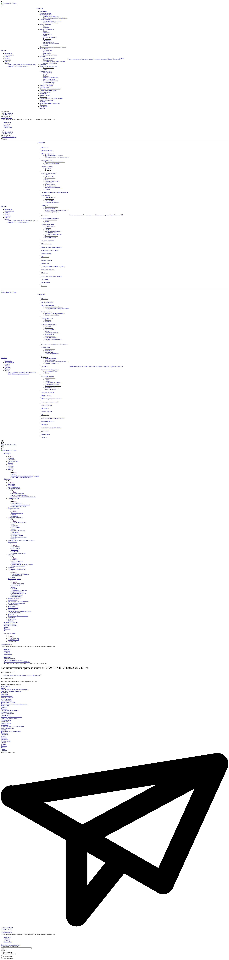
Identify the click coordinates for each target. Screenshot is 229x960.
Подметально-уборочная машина (50, 103)
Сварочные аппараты (46, 100)
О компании (8, 53)
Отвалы (45, 45)
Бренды (7, 63)
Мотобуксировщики (46, 14)
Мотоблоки (43, 11)
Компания (4, 50)
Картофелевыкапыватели (51, 43)
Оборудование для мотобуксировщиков (55, 18)
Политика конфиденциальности (10, 945)
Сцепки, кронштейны (50, 37)
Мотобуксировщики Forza (51, 16)
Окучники (46, 32)
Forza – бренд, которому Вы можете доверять (22, 64)
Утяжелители (47, 40)
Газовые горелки (45, 95)
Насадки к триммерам (50, 63)
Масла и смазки (44, 87)
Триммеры (43, 56)
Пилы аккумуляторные (50, 55)
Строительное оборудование (48, 66)
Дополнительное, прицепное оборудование (53, 47)
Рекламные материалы (100, 59)
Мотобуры (43, 101)
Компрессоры (44, 106)
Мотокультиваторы (45, 13)
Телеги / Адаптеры (45, 24)
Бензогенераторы (45, 92)
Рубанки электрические (50, 81)
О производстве (9, 55)
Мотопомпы (43, 93)
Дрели (45, 74)
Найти (3, 950)
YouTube (6, 126)
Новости (7, 61)
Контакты (116, 59)
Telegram (7, 124)
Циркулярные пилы (49, 79)
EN (120, 59)
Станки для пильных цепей (48, 90)
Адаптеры (46, 27)
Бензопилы (46, 52)
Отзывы (7, 58)
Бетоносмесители (48, 68)
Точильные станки (49, 82)
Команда (7, 56)
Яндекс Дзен (8, 127)
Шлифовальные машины (50, 77)
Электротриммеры (49, 58)
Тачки (45, 69)
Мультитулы (43, 97)
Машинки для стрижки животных (50, 89)
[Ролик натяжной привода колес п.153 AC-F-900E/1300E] (23, 675)
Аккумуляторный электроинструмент (51, 98)
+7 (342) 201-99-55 (6, 114)
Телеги (45, 26)
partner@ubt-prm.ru (6, 118)
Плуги (45, 31)
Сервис (110, 59)
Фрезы (45, 35)
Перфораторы (47, 72)
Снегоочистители (45, 19)
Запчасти (42, 108)
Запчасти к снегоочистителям (52, 21)
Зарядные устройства (46, 85)
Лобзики (45, 76)
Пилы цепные (44, 48)
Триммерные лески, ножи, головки (54, 61)
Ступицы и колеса (48, 42)
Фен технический (48, 84)
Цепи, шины (47, 53)
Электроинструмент (46, 71)
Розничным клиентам (74, 59)
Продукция (39, 8)
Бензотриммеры (48, 60)
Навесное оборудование (47, 29)
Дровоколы (43, 105)
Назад (11, 456)
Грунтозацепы (47, 34)
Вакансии (8, 60)
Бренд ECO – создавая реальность (18, 66)
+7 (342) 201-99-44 (7, 113)
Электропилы (47, 50)
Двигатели (43, 64)
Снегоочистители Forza (50, 23)
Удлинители (47, 39)
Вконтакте (7, 122)
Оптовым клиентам (87, 59)
